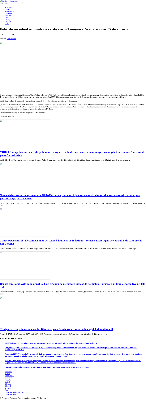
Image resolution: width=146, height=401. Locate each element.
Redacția (8, 388)
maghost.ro (51, 398)
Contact (7, 390)
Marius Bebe (11, 39)
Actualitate (8, 7)
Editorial (8, 22)
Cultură (7, 17)
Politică (7, 9)
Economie (8, 13)
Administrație (9, 11)
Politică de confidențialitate (14, 392)
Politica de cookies (11, 394)
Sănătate (8, 15)
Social (7, 24)
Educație (8, 20)
